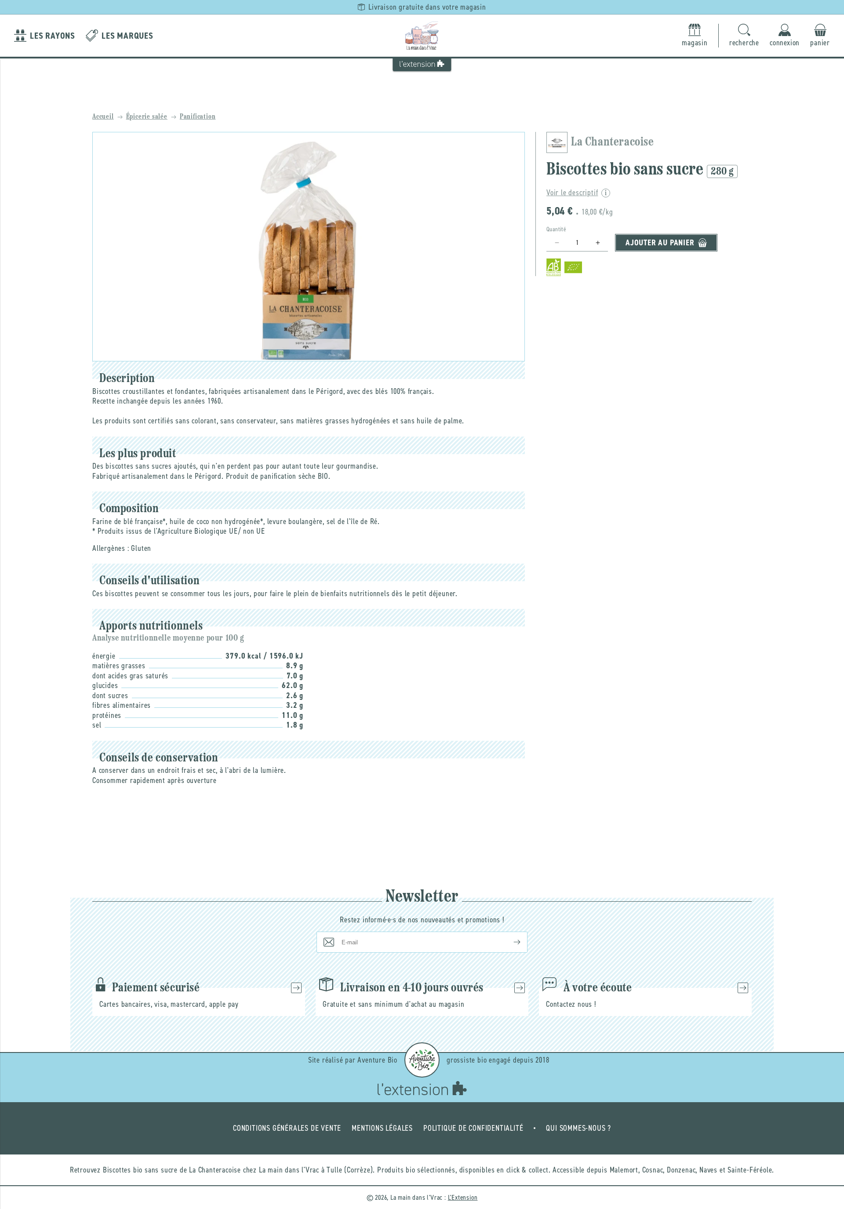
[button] (744, 36)
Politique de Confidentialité (473, 1128)
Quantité (556, 229)
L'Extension (463, 1197)
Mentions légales (382, 1128)
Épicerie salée (146, 116)
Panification (198, 116)
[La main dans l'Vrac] (422, 36)
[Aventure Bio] (422, 1060)
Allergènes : (110, 548)
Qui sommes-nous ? (578, 1128)
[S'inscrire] (509, 942)
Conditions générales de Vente (287, 1128)
